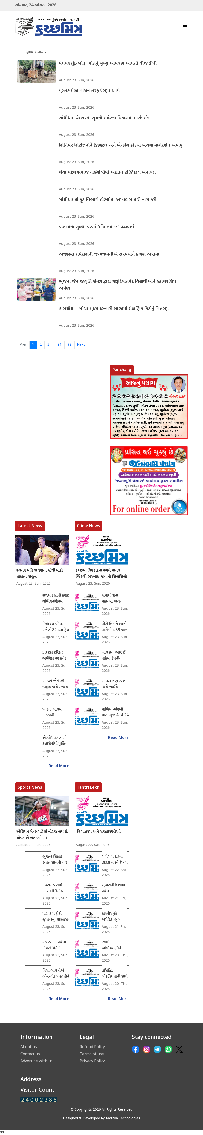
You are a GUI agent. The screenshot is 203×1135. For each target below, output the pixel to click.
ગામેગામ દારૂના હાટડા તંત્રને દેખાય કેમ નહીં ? (115, 860)
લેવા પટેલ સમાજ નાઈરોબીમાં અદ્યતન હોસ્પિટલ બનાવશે (107, 173)
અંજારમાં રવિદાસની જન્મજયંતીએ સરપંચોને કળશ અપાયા (109, 254)
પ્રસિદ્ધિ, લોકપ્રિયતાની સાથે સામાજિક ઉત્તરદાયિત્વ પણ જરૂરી (114, 974)
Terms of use (92, 1053)
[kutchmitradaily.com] (38, 1099)
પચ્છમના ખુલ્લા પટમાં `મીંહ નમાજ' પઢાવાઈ (96, 227)
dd (2, 1132)
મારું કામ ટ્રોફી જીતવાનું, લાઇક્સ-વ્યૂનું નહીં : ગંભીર (55, 917)
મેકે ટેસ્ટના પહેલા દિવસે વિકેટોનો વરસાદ (54, 945)
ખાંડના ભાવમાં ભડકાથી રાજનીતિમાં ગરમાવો (52, 712)
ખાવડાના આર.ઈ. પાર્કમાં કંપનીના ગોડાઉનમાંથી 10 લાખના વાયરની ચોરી (114, 655)
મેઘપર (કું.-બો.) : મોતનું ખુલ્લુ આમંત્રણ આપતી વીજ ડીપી (108, 64)
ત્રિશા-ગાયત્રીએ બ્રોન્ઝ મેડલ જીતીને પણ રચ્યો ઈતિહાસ (55, 974)
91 (60, 345)
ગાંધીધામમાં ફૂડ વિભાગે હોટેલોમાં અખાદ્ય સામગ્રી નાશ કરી (107, 200)
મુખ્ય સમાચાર (36, 52)
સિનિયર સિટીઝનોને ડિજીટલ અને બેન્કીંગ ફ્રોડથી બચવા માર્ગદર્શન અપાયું (120, 145)
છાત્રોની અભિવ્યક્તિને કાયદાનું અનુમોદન (114, 945)
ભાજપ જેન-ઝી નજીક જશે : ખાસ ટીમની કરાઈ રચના (55, 684)
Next (81, 345)
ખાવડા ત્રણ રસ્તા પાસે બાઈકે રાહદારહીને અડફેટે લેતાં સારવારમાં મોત (115, 684)
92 (69, 345)
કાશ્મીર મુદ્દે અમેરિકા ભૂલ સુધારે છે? (111, 917)
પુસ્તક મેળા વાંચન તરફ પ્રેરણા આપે (89, 91)
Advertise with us (36, 1061)
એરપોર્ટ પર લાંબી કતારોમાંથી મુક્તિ (54, 741)
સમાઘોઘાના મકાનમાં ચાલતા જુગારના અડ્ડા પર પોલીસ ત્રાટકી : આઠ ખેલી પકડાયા (115, 599)
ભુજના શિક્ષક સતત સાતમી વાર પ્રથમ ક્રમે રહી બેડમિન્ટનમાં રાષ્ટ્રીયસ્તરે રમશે (54, 860)
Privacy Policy (92, 1061)
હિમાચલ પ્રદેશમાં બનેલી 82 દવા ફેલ (55, 627)
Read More (59, 766)
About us (28, 1046)
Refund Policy (92, 1046)
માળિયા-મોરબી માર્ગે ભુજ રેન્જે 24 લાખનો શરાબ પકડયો (115, 712)
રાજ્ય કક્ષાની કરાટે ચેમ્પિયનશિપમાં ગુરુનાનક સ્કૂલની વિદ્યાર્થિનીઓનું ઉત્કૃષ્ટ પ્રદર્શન (55, 599)
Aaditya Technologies (123, 1118)
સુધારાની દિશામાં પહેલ (113, 888)
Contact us (30, 1053)
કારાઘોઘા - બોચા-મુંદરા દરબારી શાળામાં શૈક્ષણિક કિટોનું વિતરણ (114, 309)
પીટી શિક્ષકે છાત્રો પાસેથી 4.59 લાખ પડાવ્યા (115, 627)
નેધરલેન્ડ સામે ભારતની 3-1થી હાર (53, 888)
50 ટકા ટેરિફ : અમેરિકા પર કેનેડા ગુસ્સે (54, 655)
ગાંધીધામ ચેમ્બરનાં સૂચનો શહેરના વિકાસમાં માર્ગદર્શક (104, 118)
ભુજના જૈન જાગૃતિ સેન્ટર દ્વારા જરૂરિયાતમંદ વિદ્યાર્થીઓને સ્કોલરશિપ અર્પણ (117, 285)
